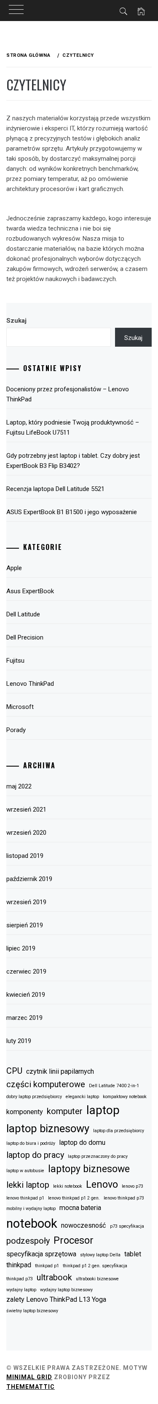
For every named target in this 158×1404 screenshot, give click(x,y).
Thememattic (30, 1386)
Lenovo (102, 1184)
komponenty (24, 1112)
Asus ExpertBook (30, 591)
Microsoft (20, 707)
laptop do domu (82, 1143)
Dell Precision (24, 637)
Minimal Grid (29, 1377)
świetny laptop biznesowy (32, 1311)
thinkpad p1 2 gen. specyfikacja (95, 1266)
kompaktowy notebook (125, 1096)
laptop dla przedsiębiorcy (118, 1130)
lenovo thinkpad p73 (124, 1198)
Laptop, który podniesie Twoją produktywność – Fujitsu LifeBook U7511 (72, 427)
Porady (16, 730)
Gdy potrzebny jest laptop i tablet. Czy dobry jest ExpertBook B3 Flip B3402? (73, 461)
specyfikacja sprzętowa (41, 1254)
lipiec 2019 (20, 948)
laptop (103, 1110)
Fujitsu (15, 660)
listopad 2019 (24, 856)
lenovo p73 (132, 1186)
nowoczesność (83, 1225)
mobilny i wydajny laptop (31, 1208)
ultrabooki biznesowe (97, 1279)
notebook (31, 1223)
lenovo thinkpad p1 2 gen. (74, 1198)
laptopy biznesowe (89, 1169)
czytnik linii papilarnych (60, 1071)
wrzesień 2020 (26, 832)
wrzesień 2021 (26, 809)
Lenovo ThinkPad (30, 683)
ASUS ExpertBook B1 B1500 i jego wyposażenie (71, 512)
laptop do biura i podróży (30, 1143)
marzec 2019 (24, 1018)
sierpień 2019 (24, 925)
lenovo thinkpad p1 (25, 1198)
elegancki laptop (82, 1096)
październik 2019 (29, 879)
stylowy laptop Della (100, 1255)
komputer (65, 1111)
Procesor (74, 1240)
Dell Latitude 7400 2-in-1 (114, 1085)
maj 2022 (19, 786)
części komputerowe (45, 1084)
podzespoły (28, 1241)
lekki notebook (67, 1186)
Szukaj (16, 320)
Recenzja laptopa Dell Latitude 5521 (55, 489)
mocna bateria (80, 1208)
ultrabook (54, 1277)
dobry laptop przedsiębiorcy (34, 1096)
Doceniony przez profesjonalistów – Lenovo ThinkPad (67, 394)
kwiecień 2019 (25, 994)
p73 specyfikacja (127, 1226)
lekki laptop (27, 1185)
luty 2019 (18, 1041)
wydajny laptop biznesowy (66, 1290)
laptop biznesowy (47, 1128)
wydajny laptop (21, 1290)
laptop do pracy (35, 1155)
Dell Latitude (23, 614)
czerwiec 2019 (26, 971)
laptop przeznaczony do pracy (98, 1156)
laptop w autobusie (25, 1170)
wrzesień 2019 (26, 902)
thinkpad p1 (47, 1266)
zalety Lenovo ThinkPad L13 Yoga (56, 1299)
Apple (14, 568)
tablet (132, 1254)
